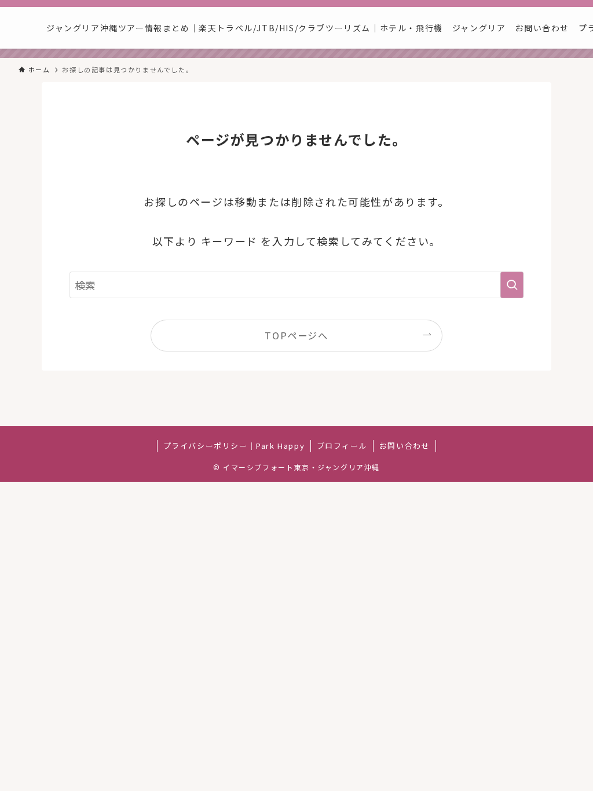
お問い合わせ (404, 445)
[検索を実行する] (512, 285)
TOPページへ (296, 335)
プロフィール (342, 445)
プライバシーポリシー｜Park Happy (234, 445)
